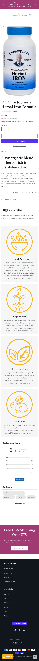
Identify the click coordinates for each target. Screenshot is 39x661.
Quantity (4, 125)
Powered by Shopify (26, 656)
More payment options (19, 145)
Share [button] (5, 151)
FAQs (5, 598)
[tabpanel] (19, 507)
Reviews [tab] (7, 487)
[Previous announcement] (3, 4)
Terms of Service (9, 581)
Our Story (7, 594)
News (5, 611)
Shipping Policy (19, 548)
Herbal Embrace (16, 656)
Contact (6, 607)
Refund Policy (8, 573)
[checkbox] (31, 497)
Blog (5, 616)
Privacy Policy (8, 568)
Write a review (19, 479)
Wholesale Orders (10, 603)
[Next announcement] (35, 4)
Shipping (3, 118)
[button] (4, 15)
